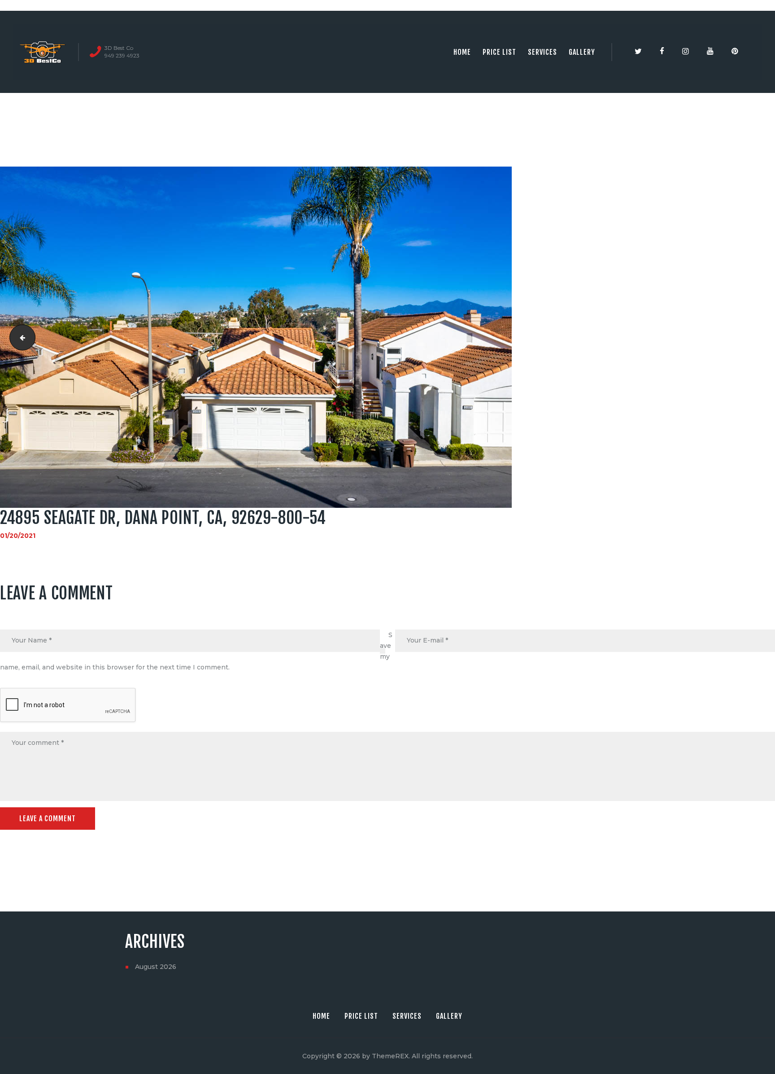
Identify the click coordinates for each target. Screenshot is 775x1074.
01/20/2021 (17, 536)
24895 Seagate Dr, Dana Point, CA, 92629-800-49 (19, 337)
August (155, 967)
